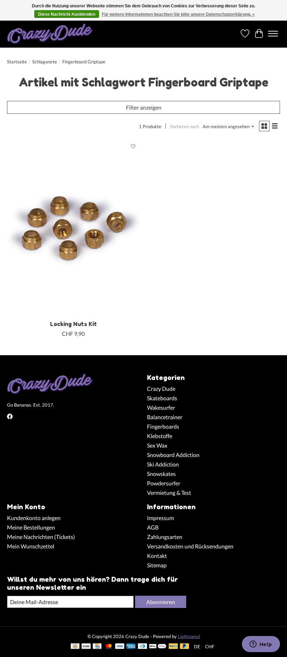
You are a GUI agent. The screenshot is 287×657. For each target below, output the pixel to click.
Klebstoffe (159, 436)
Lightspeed (189, 636)
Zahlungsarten (164, 536)
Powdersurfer (163, 483)
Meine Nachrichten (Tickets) (41, 536)
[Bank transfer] (86, 646)
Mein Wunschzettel (30, 546)
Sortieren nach (184, 126)
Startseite (17, 61)
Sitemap (157, 565)
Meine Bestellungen (31, 527)
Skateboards (162, 398)
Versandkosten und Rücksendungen (190, 546)
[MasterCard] (108, 646)
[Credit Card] (97, 646)
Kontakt (157, 555)
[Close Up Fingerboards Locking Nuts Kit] (73, 228)
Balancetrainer (164, 417)
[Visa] (119, 646)
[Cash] (75, 646)
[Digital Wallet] (157, 646)
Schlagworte (44, 61)
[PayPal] (173, 646)
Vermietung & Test (169, 492)
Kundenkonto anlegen (34, 517)
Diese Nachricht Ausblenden (66, 14)
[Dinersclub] (142, 646)
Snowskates (161, 473)
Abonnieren (160, 602)
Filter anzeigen (143, 107)
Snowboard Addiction (173, 454)
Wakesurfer (161, 407)
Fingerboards (163, 426)
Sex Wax (157, 445)
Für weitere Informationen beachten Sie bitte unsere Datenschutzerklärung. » (178, 14)
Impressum (160, 517)
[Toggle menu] (273, 34)
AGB (153, 527)
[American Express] (130, 646)
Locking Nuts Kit (73, 323)
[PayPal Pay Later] (184, 646)
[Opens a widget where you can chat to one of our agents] (260, 644)
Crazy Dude (161, 388)
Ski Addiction (163, 464)
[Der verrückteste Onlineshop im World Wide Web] (50, 34)
